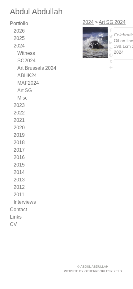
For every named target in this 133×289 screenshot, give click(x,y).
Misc (22, 97)
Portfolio (19, 23)
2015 (19, 164)
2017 (19, 150)
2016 (19, 157)
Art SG (24, 90)
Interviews (25, 202)
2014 (19, 172)
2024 (19, 45)
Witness (26, 53)
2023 (19, 105)
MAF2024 (28, 83)
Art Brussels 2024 (36, 68)
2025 (19, 38)
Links (16, 217)
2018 (19, 142)
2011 (19, 194)
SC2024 (26, 60)
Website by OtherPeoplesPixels (93, 271)
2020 (19, 127)
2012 (19, 187)
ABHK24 (27, 75)
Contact (18, 209)
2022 (19, 112)
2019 (19, 135)
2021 (19, 120)
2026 (19, 30)
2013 (19, 179)
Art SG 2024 (112, 22)
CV (13, 224)
